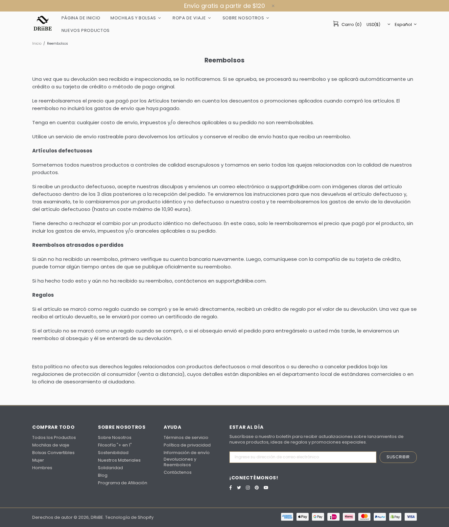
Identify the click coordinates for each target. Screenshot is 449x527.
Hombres (42, 467)
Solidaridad (110, 467)
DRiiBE (42, 23)
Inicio (36, 43)
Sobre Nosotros (114, 437)
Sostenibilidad (113, 452)
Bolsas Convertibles (53, 452)
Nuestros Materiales (119, 460)
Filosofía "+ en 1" (115, 445)
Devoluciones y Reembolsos (180, 462)
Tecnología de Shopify (129, 517)
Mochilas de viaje (50, 445)
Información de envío (187, 452)
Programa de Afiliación (122, 483)
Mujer (38, 460)
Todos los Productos (54, 437)
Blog (102, 475)
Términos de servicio (186, 437)
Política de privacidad (187, 445)
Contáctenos (178, 472)
